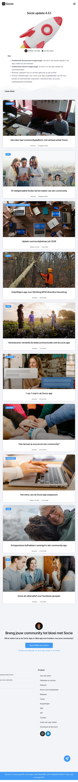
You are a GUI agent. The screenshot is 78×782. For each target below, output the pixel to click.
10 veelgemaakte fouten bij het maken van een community (39, 190)
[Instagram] (42, 733)
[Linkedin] (48, 733)
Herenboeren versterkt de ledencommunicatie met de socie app (39, 342)
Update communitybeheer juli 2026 (39, 241)
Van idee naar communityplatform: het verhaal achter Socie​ (39, 140)
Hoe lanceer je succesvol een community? (39, 444)
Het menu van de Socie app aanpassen (39, 494)
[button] (74, 3)
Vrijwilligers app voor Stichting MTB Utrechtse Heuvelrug (39, 292)
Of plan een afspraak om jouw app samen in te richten (39, 650)
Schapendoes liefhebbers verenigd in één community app (39, 545)
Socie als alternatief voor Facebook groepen (39, 596)
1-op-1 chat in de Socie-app (39, 393)
